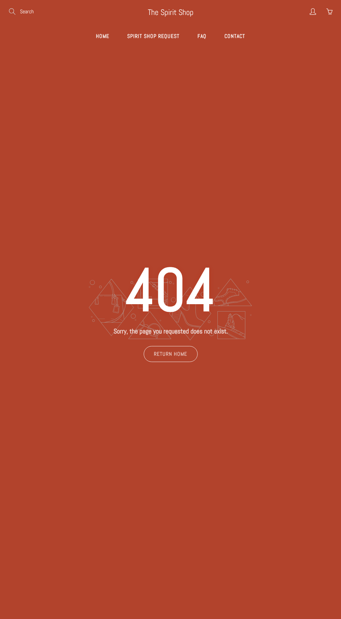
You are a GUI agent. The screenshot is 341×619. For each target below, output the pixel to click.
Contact (234, 36)
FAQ (201, 36)
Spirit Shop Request (153, 36)
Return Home (170, 353)
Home (102, 36)
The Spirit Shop (170, 12)
